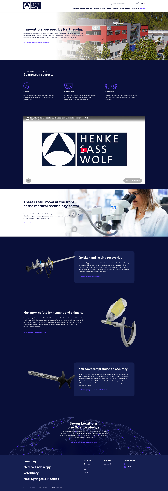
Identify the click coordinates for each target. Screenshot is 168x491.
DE (141, 3)
